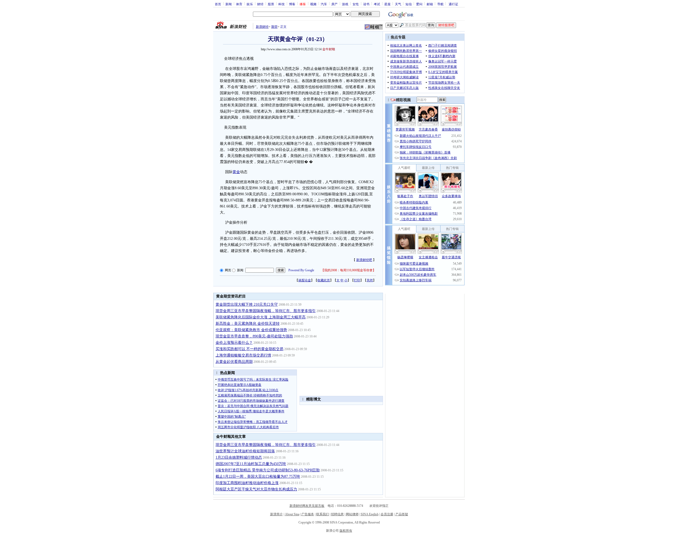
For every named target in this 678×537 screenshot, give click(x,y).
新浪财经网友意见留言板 (306, 506)
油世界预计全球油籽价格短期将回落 (245, 451)
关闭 (370, 280)
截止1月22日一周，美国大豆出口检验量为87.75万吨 (258, 477)
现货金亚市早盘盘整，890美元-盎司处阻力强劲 (254, 336)
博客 (292, 4)
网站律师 (352, 514)
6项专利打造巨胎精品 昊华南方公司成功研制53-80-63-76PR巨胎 (268, 470)
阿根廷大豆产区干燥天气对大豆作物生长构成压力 (256, 489)
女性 (356, 4)
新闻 (228, 4)
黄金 (236, 172)
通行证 (453, 4)
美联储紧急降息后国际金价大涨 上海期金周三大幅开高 (261, 317)
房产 (334, 4)
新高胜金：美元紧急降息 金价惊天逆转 (248, 324)
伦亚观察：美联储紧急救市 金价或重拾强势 (251, 330)
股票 (271, 4)
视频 (313, 4)
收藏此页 (323, 280)
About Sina (292, 514)
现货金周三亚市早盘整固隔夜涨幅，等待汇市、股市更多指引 (266, 311)
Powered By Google (301, 270)
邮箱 (430, 4)
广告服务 (307, 514)
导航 (440, 4)
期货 (274, 27)
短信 (408, 4)
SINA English (369, 514)
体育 (239, 4)
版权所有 (346, 531)
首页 (218, 4)
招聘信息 (337, 514)
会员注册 (387, 514)
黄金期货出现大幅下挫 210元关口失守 (247, 304)
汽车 (324, 4)
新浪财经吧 (364, 260)
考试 (377, 4)
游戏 (345, 4)
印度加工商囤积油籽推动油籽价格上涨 (247, 483)
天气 (398, 4)
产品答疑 (401, 514)
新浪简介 (276, 514)
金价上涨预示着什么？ (234, 343)
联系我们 (322, 514)
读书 (366, 4)
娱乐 (250, 4)
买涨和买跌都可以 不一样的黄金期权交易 (249, 349)
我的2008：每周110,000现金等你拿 (348, 270)
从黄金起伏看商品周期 (234, 362)
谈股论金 (304, 280)
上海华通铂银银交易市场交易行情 (243, 355)
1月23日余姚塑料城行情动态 (239, 457)
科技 (281, 4)
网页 (228, 270)
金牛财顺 (328, 49)
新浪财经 (262, 27)
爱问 (419, 4)
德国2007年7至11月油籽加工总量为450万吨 (251, 464)
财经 (260, 4)
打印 (357, 280)
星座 (387, 4)
